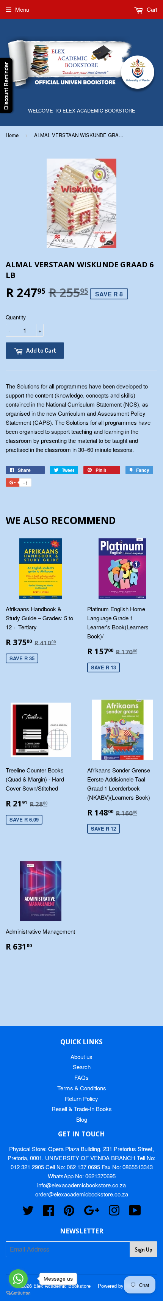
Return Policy (81, 1098)
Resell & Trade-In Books (82, 1109)
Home (12, 135)
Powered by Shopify (120, 1285)
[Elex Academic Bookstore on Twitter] (28, 1212)
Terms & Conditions (81, 1088)
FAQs (81, 1077)
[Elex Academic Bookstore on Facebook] (48, 1212)
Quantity (16, 317)
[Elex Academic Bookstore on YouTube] (135, 1212)
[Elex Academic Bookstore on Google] (91, 1212)
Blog (81, 1119)
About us (81, 1057)
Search (82, 1067)
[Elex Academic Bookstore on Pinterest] (69, 1212)
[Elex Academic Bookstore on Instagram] (114, 1212)
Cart (151, 9)
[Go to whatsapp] (18, 1278)
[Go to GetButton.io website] (18, 1293)
